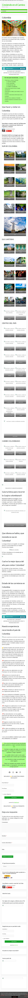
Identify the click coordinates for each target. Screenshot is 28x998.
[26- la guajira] (9, 462)
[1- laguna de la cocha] (9, 154)
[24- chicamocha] (9, 410)
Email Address (5, 782)
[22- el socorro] (9, 397)
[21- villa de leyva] (20, 384)
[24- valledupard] (15, 428)
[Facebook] (9, 772)
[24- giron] (20, 410)
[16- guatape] (20, 331)
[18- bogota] (20, 357)
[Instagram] (13, 772)
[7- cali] (15, 225)
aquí (14, 746)
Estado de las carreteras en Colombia (12, 97)
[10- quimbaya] (20, 274)
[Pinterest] (20, 772)
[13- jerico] (9, 313)
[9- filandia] (20, 260)
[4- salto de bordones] (20, 180)
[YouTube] (16, 772)
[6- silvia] (20, 207)
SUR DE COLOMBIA (11, 81)
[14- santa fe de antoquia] (20, 313)
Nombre (4, 836)
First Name (4, 788)
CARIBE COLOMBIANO (11, 86)
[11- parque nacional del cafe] (9, 287)
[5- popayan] (9, 207)
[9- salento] (9, 274)
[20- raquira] (9, 384)
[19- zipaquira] (20, 371)
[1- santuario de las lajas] (20, 154)
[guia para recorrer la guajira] (15, 517)
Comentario (5, 822)
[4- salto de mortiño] (20, 194)
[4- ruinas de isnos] (9, 194)
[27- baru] (9, 475)
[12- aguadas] (20, 287)
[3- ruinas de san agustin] (9, 180)
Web (3, 849)
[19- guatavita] (9, 371)
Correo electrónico (7, 842)
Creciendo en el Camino (13, 4)
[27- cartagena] (20, 475)
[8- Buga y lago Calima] (9, 247)
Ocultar (21, 77)
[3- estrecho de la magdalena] (20, 167)
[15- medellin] (9, 331)
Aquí (6, 755)
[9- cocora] (9, 260)
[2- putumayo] (9, 167)
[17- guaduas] (9, 357)
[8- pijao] (20, 247)
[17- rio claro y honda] (9, 344)
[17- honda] (20, 344)
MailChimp (16, 802)
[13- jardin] (20, 300)
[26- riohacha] (20, 462)
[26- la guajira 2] (20, 449)
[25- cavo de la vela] (9, 449)
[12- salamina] (9, 300)
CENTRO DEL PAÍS (11, 85)
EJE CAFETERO (10, 83)
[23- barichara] (20, 397)
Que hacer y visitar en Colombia (11, 80)
